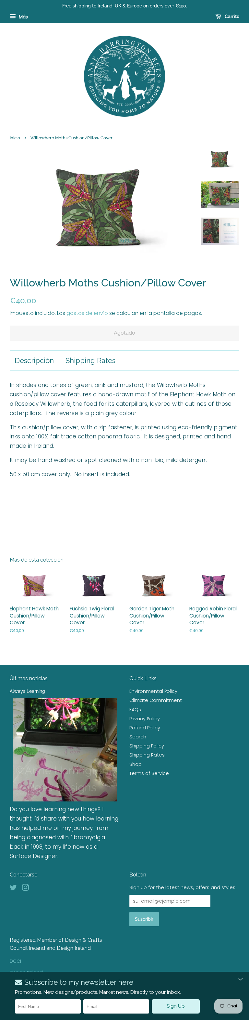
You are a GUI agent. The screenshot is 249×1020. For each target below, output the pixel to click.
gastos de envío (87, 313)
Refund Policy (144, 728)
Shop (135, 764)
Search (137, 737)
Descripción (34, 360)
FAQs (135, 709)
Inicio (15, 137)
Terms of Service (149, 773)
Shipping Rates (90, 360)
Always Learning (27, 691)
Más (23, 16)
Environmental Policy (153, 691)
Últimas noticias (29, 678)
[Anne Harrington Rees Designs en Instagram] (25, 889)
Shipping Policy (146, 746)
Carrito (231, 16)
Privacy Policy (144, 718)
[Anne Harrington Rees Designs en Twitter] (13, 889)
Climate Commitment (155, 700)
